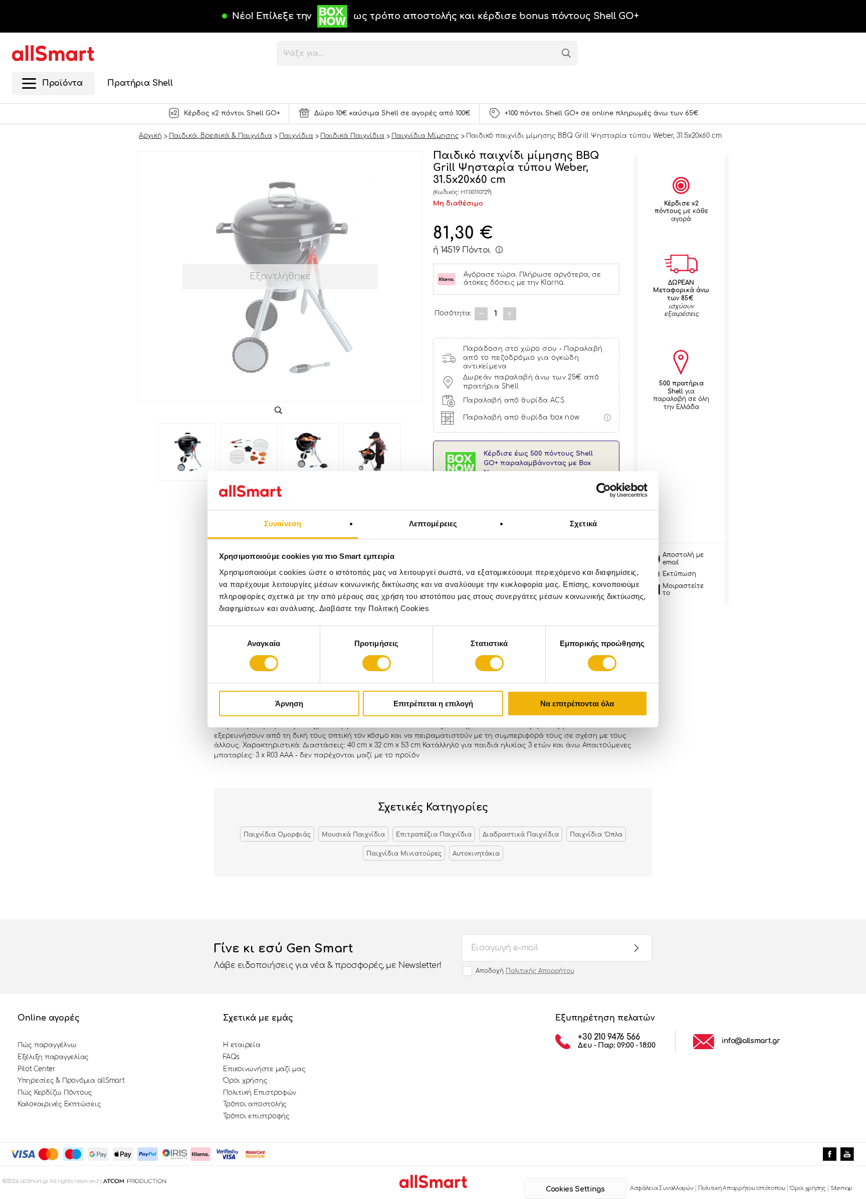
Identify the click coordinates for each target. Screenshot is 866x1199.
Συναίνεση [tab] (282, 523)
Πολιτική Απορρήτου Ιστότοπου (741, 1188)
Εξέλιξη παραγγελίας (53, 1057)
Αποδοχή (525, 970)
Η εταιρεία (241, 1045)
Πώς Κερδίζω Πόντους (55, 1092)
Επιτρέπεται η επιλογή (433, 703)
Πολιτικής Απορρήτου (540, 970)
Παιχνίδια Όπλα (596, 834)
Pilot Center (37, 1069)
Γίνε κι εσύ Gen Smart (328, 955)
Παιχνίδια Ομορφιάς (277, 834)
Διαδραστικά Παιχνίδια (521, 834)
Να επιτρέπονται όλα (577, 703)
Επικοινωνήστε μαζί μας (264, 1069)
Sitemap (841, 1188)
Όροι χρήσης (245, 1080)
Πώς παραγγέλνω (47, 1045)
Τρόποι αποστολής (255, 1104)
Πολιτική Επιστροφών (259, 1092)
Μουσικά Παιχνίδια (353, 834)
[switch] (376, 663)
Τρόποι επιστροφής (256, 1116)
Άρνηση (289, 703)
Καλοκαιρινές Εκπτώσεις (59, 1104)
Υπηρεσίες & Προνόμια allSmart (71, 1080)
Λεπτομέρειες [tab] (433, 523)
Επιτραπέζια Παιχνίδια (434, 834)
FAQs (231, 1057)
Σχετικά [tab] (583, 523)
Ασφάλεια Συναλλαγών (662, 1188)
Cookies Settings (575, 1189)
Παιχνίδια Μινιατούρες (404, 853)
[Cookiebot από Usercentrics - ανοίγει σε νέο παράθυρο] (603, 490)
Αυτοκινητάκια (476, 853)
